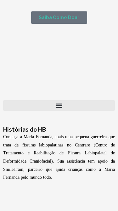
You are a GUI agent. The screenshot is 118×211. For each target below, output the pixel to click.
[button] (59, 105)
